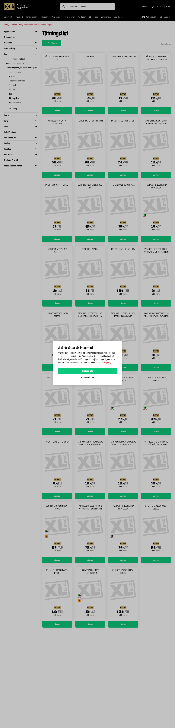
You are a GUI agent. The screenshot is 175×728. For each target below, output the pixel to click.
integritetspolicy (104, 362)
